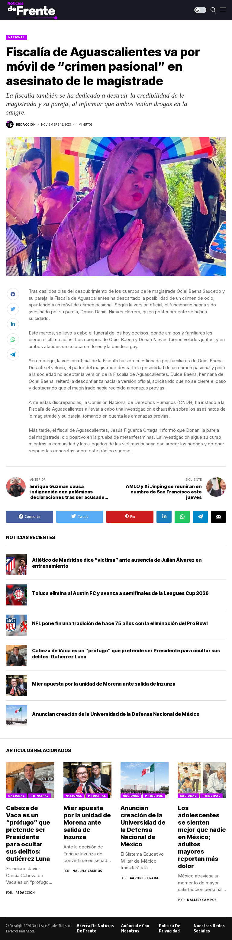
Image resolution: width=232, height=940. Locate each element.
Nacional (16, 37)
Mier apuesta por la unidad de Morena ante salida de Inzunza (104, 684)
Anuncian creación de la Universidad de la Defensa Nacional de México (115, 714)
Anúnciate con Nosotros (135, 928)
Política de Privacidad (169, 928)
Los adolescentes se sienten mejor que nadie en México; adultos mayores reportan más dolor (202, 837)
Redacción (26, 124)
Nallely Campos (87, 871)
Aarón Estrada (144, 878)
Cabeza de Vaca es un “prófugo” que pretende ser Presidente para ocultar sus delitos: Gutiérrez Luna (28, 833)
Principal (40, 795)
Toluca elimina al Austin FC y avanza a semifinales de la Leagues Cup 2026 (120, 593)
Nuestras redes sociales (209, 928)
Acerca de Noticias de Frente (95, 928)
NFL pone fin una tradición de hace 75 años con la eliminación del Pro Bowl (120, 623)
